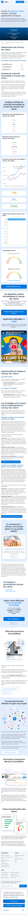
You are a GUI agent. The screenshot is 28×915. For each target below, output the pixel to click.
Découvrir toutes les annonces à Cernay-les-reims (14, 314)
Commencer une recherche (11, 765)
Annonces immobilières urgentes (11, 699)
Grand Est (17, 42)
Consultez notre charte (8, 897)
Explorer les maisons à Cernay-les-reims (11, 466)
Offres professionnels (5, 882)
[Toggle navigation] (26, 2)
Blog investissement (5, 880)
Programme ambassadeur (20, 871)
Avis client (17, 872)
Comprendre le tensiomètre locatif (14, 282)
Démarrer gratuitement (14, 628)
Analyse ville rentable (9, 42)
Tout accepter (14, 901)
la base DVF (7, 802)
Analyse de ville (4, 878)
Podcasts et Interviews (19, 874)
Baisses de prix (7, 703)
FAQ (16, 877)
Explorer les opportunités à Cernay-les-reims (12, 523)
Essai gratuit (20, 1)
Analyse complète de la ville (14, 289)
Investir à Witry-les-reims (11, 600)
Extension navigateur (5, 871)
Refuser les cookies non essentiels (14, 905)
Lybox (2, 42)
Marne (22, 42)
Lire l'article (14, 565)
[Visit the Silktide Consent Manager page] (23, 910)
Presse (16, 876)
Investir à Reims (9, 598)
